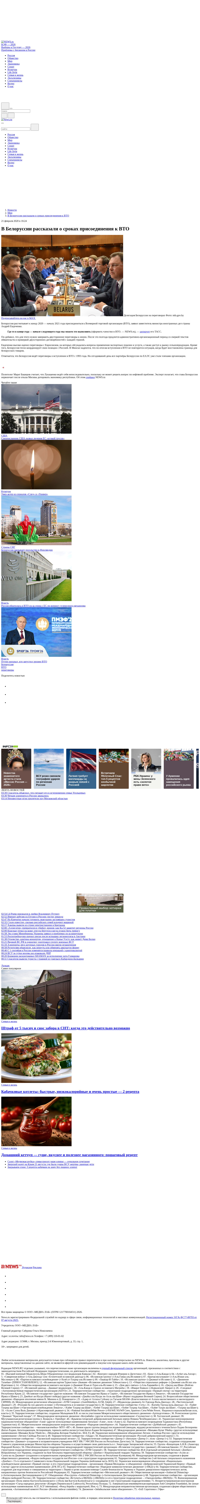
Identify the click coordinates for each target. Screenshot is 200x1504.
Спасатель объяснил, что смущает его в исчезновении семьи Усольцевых (43, 793)
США (4, 435)
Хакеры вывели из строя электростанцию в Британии (33, 925)
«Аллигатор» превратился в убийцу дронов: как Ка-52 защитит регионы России (47, 928)
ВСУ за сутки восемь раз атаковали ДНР (26, 953)
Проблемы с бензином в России (18, 50)
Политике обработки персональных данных (136, 1498)
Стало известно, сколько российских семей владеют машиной (37, 922)
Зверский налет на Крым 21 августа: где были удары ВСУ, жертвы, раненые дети (51, 1164)
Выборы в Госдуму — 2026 (15, 47)
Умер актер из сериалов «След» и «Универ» (24, 494)
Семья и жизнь (9, 1021)
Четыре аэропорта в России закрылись (25, 795)
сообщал (90, 377)
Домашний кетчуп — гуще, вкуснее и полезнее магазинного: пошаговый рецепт (69, 1155)
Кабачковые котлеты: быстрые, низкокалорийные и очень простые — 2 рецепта (70, 1091)
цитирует (145, 331)
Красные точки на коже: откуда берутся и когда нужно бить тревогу (40, 930)
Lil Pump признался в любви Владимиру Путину (30, 914)
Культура (6, 491)
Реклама (37, 1267)
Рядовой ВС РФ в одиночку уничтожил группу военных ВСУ (37, 942)
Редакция (27, 1267)
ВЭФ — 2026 (8, 44)
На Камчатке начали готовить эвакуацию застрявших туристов (38, 919)
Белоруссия (7, 664)
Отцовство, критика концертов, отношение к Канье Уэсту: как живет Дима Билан (48, 939)
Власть (5, 603)
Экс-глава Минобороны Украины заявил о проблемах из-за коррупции (42, 933)
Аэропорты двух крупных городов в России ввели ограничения (38, 944)
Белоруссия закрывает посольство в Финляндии (27, 550)
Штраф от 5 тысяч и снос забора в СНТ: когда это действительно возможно (65, 1028)
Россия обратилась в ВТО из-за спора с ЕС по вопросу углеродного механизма (43, 605)
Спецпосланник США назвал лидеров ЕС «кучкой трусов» (33, 438)
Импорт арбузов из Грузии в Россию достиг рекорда (32, 916)
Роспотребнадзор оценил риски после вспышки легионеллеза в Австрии (43, 936)
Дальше (5, 965)
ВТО (3, 667)
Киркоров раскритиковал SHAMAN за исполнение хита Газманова (40, 956)
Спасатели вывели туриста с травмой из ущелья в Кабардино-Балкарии (42, 959)
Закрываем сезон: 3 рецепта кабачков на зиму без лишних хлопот (42, 1167)
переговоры (7, 670)
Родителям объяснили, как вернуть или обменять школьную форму (40, 947)
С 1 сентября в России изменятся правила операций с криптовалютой (41, 950)
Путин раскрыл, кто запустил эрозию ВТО (24, 661)
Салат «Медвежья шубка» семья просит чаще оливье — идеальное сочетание (49, 1161)
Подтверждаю (14, 1501)
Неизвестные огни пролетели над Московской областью (34, 798)
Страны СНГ (8, 547)
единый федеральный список (117, 1368)
